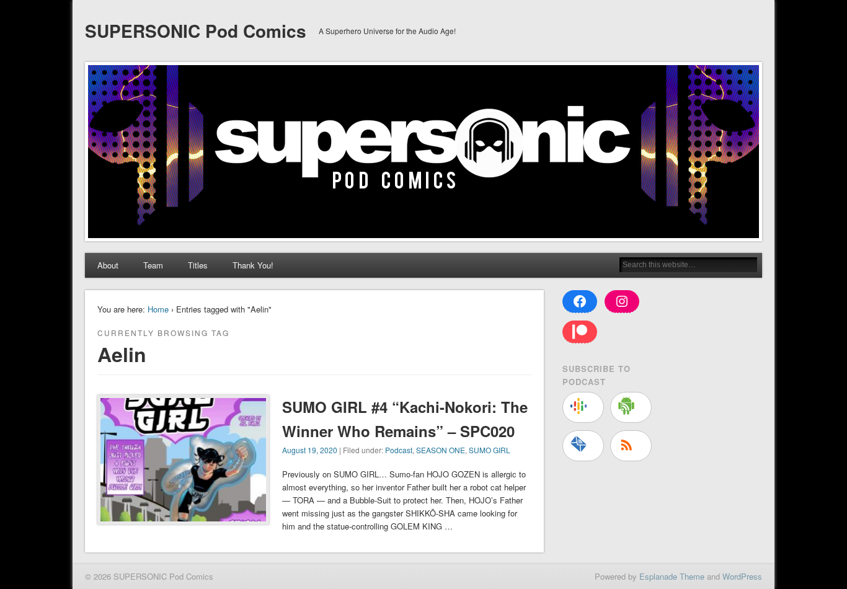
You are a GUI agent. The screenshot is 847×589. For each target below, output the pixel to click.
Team (153, 265)
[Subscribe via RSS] (631, 445)
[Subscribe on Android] (631, 407)
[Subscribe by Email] (583, 445)
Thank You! (253, 265)
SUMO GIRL (489, 450)
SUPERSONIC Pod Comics (195, 30)
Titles (198, 265)
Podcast (398, 450)
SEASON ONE (440, 450)
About (107, 265)
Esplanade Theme (671, 576)
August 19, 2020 (309, 450)
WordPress (742, 576)
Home (158, 309)
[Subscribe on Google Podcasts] (583, 407)
